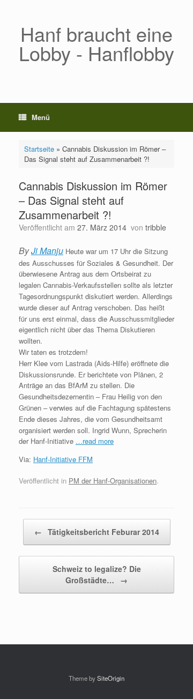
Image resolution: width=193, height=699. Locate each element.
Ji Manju (47, 250)
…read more (95, 441)
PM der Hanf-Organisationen (113, 480)
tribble (155, 227)
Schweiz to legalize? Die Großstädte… (97, 574)
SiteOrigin (110, 678)
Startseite (39, 149)
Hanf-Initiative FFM (63, 459)
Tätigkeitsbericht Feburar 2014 (96, 531)
